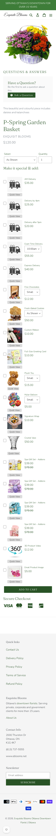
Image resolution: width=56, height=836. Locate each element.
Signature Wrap (31, 416)
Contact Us (12, 649)
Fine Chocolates (31, 287)
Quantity (43, 154)
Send (50, 825)
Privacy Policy (14, 667)
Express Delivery (32, 265)
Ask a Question (23, 95)
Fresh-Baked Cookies (34, 308)
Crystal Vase (30, 437)
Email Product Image (34, 567)
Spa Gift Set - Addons (34, 459)
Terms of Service (16, 675)
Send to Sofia (23, 825)
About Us (11, 718)
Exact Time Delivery (33, 243)
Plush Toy (29, 373)
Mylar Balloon (30, 394)
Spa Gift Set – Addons (34, 481)
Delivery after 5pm (33, 222)
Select (7, 154)
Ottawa (32, 822)
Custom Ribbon (31, 329)
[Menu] (50, 14)
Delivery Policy (14, 658)
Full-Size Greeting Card (35, 351)
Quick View (15, 194)
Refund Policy (14, 684)
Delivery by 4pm (32, 200)
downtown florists (27, 703)
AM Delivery (30, 179)
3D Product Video (32, 545)
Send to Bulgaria (39, 825)
